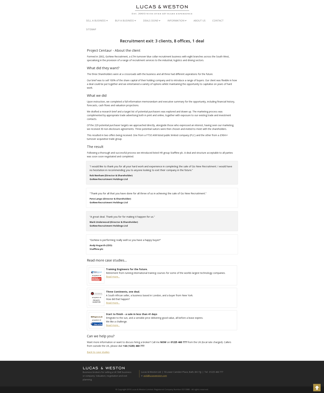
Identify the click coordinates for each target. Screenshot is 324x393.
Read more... (113, 276)
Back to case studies (98, 352)
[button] (97, 20)
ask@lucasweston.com (155, 375)
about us (200, 20)
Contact (218, 20)
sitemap (91, 29)
